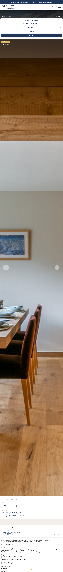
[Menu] (60, 7)
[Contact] (53, 6)
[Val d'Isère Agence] (8, 7)
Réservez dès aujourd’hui (45, 2)
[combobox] (31, 31)
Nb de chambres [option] (31, 31)
